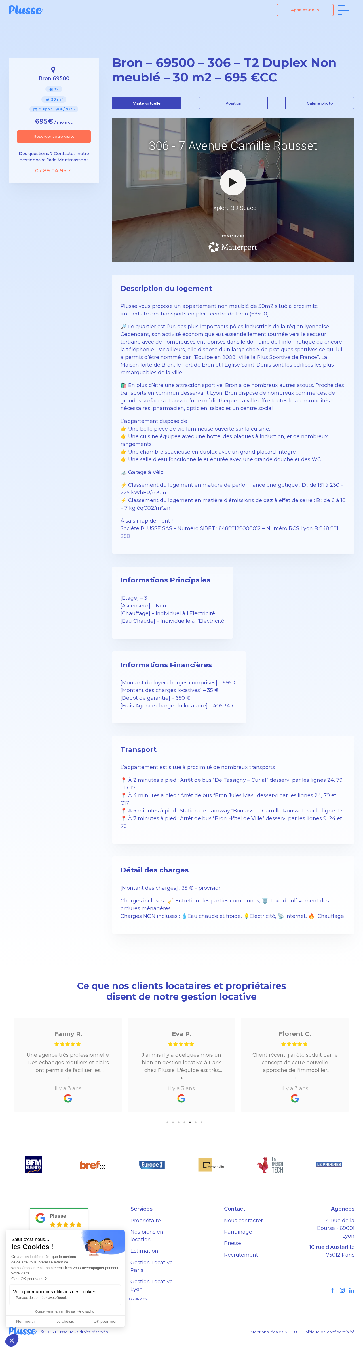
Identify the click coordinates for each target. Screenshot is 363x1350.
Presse (232, 1243)
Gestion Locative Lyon (151, 1285)
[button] (12, 1340)
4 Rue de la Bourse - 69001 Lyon (335, 1228)
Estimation (144, 1251)
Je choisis (65, 1321)
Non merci (25, 1321)
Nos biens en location (146, 1236)
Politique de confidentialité (328, 1332)
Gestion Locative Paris (151, 1266)
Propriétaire (145, 1220)
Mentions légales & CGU (273, 1332)
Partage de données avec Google (42, 1298)
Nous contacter (243, 1220)
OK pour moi (105, 1321)
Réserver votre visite (54, 136)
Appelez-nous (305, 9)
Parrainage (238, 1232)
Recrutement (241, 1255)
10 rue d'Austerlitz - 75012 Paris (331, 1251)
